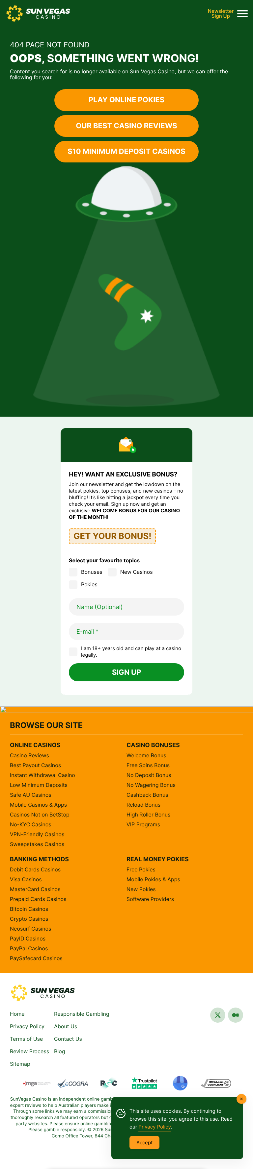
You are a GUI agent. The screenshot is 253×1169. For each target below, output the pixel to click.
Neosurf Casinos (30, 928)
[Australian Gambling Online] (38, 13)
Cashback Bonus (147, 795)
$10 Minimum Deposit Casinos (126, 151)
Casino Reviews (29, 755)
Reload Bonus (143, 804)
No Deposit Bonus (148, 775)
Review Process (29, 1051)
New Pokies (141, 889)
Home (17, 1014)
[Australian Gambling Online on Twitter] (217, 1017)
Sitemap (20, 1063)
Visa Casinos (26, 879)
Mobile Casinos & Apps (38, 804)
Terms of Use (26, 1038)
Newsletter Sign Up (221, 13)
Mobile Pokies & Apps (153, 879)
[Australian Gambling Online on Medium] (235, 1017)
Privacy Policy (27, 1026)
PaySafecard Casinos (36, 958)
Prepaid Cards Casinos (38, 899)
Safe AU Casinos (30, 795)
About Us (65, 1026)
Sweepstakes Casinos (37, 844)
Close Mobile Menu (242, 14)
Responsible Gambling (81, 1014)
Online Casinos (35, 745)
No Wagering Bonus (151, 785)
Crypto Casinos (29, 918)
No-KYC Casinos (30, 824)
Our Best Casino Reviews (126, 126)
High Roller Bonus (148, 814)
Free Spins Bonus (148, 765)
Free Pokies (140, 869)
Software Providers (150, 899)
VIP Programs (143, 824)
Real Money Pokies (157, 859)
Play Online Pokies (126, 100)
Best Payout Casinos (35, 765)
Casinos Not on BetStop (40, 814)
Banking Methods (39, 859)
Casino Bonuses (153, 745)
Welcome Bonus (146, 755)
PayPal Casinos (29, 948)
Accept (144, 1142)
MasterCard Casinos (35, 889)
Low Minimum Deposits (39, 785)
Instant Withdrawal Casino (42, 775)
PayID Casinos (27, 938)
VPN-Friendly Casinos (37, 834)
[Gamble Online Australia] (43, 993)
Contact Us (68, 1038)
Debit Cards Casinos (35, 869)
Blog (59, 1051)
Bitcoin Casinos (29, 909)
